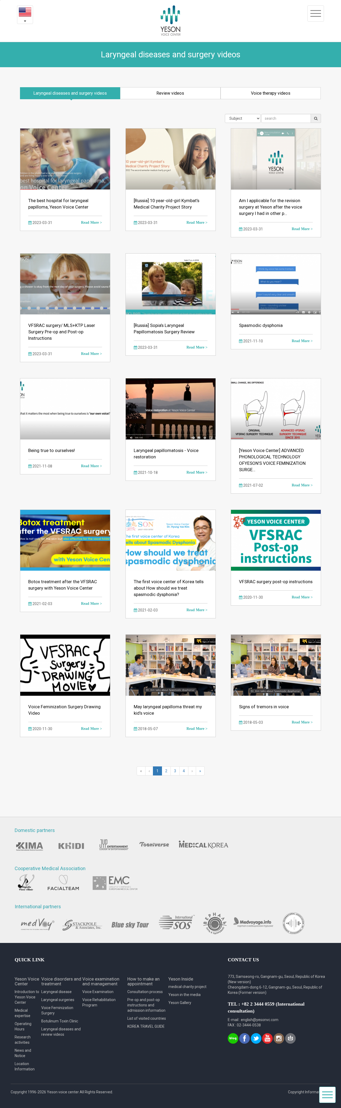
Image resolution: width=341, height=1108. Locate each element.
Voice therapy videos (270, 93)
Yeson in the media (184, 995)
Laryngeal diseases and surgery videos (70, 93)
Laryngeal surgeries (57, 1000)
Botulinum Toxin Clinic (59, 1021)
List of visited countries (146, 1018)
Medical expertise (22, 1013)
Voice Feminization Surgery (57, 1010)
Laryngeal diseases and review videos (61, 1032)
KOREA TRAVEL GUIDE (146, 1026)
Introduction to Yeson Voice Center (27, 997)
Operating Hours (23, 1026)
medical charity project (187, 987)
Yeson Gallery (179, 1003)
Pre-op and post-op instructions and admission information (146, 1005)
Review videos (170, 93)
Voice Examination (97, 992)
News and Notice (23, 1053)
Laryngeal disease (56, 992)
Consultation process (145, 992)
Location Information (25, 1066)
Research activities (23, 1040)
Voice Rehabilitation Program (99, 1002)
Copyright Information (306, 1092)
